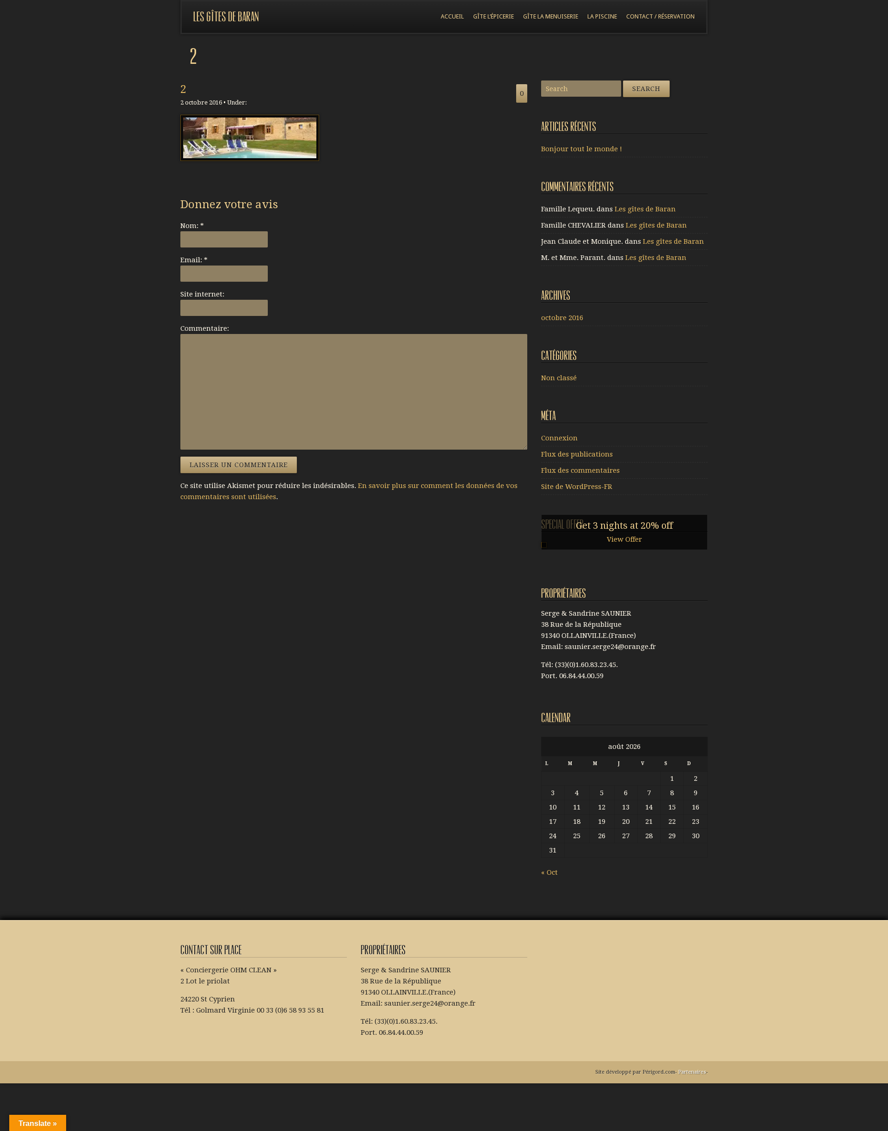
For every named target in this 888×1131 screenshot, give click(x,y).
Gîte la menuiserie (550, 16)
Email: (194, 260)
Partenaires (692, 1072)
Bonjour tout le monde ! (581, 149)
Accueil (452, 16)
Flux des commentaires (580, 470)
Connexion (559, 438)
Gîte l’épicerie (493, 16)
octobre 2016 (562, 318)
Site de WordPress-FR (576, 486)
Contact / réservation (660, 16)
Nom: (192, 226)
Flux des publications (577, 454)
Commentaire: (204, 328)
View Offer (624, 539)
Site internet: (202, 294)
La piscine (602, 16)
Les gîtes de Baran (226, 17)
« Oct (549, 872)
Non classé (559, 378)
